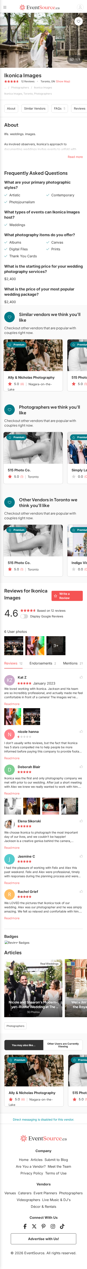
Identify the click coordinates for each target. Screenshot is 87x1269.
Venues (10, 1193)
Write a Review (64, 596)
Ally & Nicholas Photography (31, 377)
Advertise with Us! (43, 1239)
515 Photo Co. (19, 470)
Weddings (17, 225)
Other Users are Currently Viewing (63, 1045)
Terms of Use (56, 1173)
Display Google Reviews (46, 616)
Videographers (28, 1200)
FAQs (59, 108)
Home (24, 1160)
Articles (36, 1160)
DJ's (67, 1200)
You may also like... (23, 1045)
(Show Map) (63, 81)
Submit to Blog (56, 1160)
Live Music (50, 1200)
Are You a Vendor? (31, 1166)
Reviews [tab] (13, 663)
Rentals (50, 1206)
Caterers (24, 1193)
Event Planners (45, 1193)
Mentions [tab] (73, 663)
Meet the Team (59, 1166)
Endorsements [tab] (43, 663)
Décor (36, 1206)
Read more (12, 704)
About (11, 108)
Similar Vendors (34, 108)
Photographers (20, 87)
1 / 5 (78, 59)
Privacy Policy (31, 1173)
